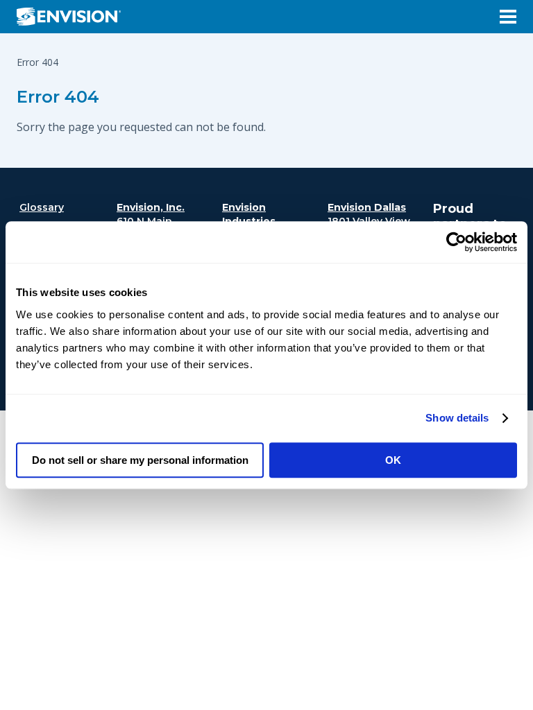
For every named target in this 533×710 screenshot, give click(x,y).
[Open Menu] (508, 17)
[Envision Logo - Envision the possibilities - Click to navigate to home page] (74, 16)
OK (393, 460)
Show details (457, 418)
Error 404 (58, 97)
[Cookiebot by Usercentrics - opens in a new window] (456, 242)
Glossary (41, 207)
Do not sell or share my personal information (140, 460)
